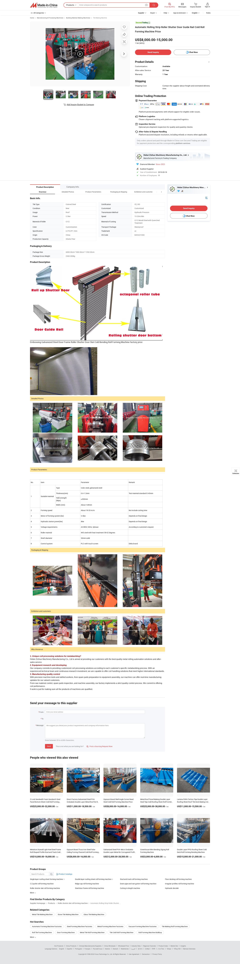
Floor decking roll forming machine (178, 879)
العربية (133, 949)
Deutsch (115, 949)
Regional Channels (149, 946)
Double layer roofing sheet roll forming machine (93, 879)
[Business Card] (206, 197)
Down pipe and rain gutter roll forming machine (138, 883)
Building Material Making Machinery (78, 18)
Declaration (146, 954)
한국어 (140, 949)
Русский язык (97, 949)
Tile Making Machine (100, 18)
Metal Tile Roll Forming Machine (92, 932)
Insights (183, 946)
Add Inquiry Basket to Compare (80, 104)
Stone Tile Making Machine (68, 914)
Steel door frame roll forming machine (89, 888)
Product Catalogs (65, 874)
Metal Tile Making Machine (42, 914)
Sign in (207, 6)
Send (49, 746)
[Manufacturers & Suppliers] (43, 5)
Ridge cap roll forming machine (87, 883)
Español (69, 949)
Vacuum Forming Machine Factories (142, 926)
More (32, 937)
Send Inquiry (153, 52)
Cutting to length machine (130, 888)
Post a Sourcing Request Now (99, 746)
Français (87, 949)
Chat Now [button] (193, 52)
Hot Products (58, 946)
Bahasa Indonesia (189, 949)
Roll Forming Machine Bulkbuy (150, 932)
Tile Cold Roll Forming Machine (121, 932)
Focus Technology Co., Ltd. (103, 954)
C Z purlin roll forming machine (42, 883)
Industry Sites (136, 946)
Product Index (163, 946)
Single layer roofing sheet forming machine (46, 879)
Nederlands (125, 949)
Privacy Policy (157, 954)
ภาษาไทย (161, 949)
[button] (157, 191)
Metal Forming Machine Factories (110, 926)
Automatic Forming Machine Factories (47, 926)
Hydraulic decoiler (172, 888)
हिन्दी (153, 949)
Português (78, 949)
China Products (71, 946)
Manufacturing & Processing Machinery (50, 18)
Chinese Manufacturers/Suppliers (90, 946)
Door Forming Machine (66, 932)
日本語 (147, 949)
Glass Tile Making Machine (94, 914)
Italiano (107, 949)
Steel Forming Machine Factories (79, 926)
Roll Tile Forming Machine (42, 932)
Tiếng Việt (177, 949)
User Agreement (134, 954)
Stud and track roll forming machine (134, 879)
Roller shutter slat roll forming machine (45, 888)
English (61, 949)
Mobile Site (174, 946)
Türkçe (169, 949)
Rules (208, 13)
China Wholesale (110, 946)
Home (32, 18)
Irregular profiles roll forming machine (179, 883)
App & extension (179, 13)
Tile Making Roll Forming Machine (175, 926)
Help (165, 13)
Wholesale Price (123, 946)
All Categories (38, 13)
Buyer (152, 13)
